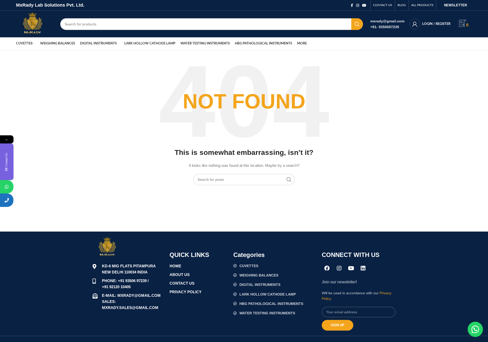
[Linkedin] (363, 268)
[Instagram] (339, 268)
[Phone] (6, 200)
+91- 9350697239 (384, 27)
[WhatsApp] (6, 186)
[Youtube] (351, 268)
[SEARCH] (357, 24)
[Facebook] (327, 268)
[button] (475, 329)
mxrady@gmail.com (387, 21)
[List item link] (275, 266)
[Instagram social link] (358, 5)
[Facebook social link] (352, 5)
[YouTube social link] (364, 5)
